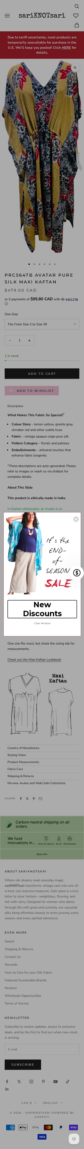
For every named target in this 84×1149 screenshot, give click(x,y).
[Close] (76, 519)
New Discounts (42, 609)
